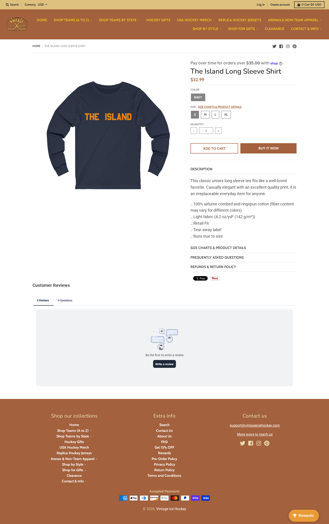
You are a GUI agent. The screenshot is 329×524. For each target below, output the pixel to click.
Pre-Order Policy (164, 459)
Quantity (197, 124)
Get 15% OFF (164, 447)
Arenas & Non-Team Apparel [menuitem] (293, 20)
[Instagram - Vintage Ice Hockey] (288, 46)
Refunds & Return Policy (213, 267)
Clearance (74, 475)
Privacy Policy (164, 464)
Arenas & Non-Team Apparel (72, 459)
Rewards (164, 453)
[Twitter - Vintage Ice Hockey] (274, 46)
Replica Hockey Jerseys (74, 453)
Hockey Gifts (74, 442)
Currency (30, 4)
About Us (164, 436)
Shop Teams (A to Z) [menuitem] (71, 20)
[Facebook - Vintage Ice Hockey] (281, 46)
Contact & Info (73, 481)
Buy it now (268, 148)
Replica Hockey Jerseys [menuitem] (239, 20)
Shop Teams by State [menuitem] (118, 20)
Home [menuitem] (42, 20)
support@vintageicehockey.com (255, 425)
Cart (311, 4)
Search (164, 425)
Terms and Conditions (164, 475)
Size (215, 107)
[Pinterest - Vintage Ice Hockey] (295, 46)
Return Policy (164, 470)
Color (194, 89)
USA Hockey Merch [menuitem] (194, 20)
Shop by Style (72, 464)
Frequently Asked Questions (217, 257)
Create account (280, 4)
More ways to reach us (255, 434)
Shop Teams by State (72, 436)
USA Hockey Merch (74, 447)
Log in (261, 4)
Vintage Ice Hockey (171, 509)
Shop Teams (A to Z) (72, 430)
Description (201, 169)
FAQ (164, 442)
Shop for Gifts (72, 470)
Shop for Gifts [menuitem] (241, 29)
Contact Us (164, 430)
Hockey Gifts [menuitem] (158, 20)
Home (36, 46)
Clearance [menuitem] (274, 29)
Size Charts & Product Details (219, 107)
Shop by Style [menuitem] (205, 29)
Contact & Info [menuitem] (304, 29)
